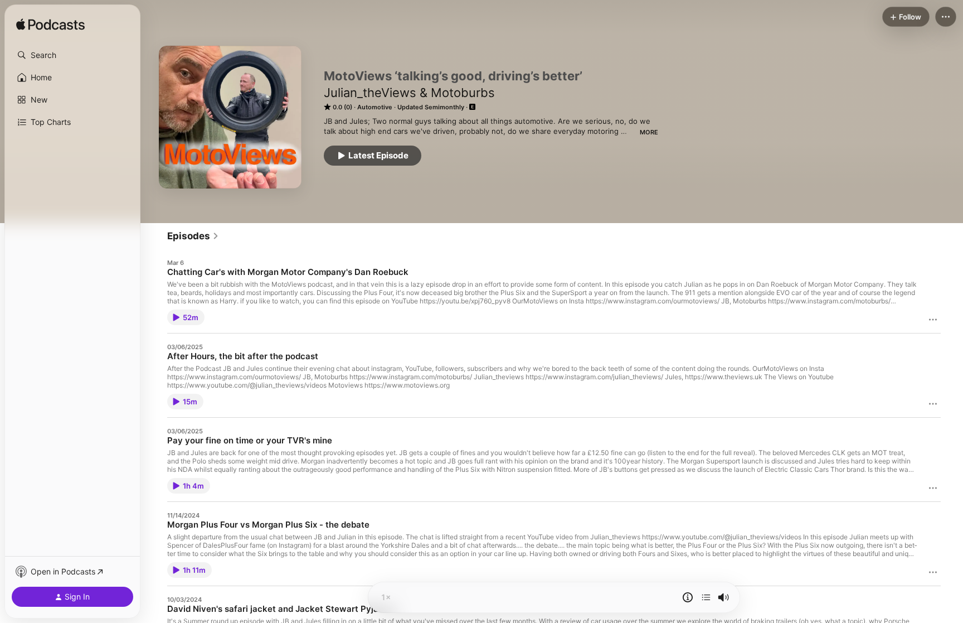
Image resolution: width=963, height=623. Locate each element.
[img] (50, 25)
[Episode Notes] (687, 597)
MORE (649, 132)
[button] (72, 55)
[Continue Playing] (706, 597)
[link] (193, 236)
